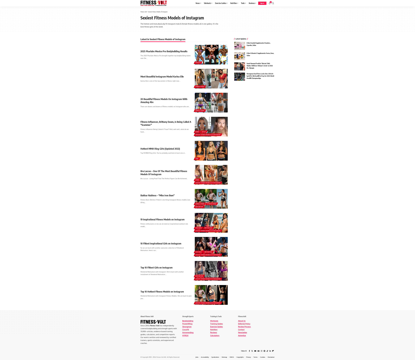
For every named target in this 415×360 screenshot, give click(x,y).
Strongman (187, 327)
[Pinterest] (264, 351)
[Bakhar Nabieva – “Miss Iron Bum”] (211, 199)
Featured (199, 228)
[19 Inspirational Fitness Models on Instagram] (211, 223)
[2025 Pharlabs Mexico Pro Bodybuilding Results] (211, 54)
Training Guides (216, 324)
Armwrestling (187, 332)
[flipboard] (273, 351)
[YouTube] (255, 351)
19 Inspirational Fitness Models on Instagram (162, 219)
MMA (197, 158)
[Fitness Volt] (153, 3)
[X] (252, 351)
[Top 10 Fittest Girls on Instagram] (211, 271)
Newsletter (242, 332)
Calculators (214, 335)
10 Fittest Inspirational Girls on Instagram (160, 243)
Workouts (214, 321)
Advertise (242, 335)
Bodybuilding (187, 321)
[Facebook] (249, 351)
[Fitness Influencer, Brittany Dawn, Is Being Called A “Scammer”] (211, 127)
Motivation (199, 206)
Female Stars (200, 86)
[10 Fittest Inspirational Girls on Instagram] (211, 247)
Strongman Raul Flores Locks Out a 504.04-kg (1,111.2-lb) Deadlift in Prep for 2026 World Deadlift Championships (260, 76)
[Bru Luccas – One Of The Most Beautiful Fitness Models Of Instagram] (211, 175)
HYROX (185, 335)
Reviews (213, 332)
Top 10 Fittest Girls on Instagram (156, 267)
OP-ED (204, 131)
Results (198, 62)
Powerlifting (187, 324)
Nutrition (213, 330)
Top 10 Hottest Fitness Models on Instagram (162, 291)
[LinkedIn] (270, 351)
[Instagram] (261, 351)
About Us (242, 321)
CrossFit (185, 330)
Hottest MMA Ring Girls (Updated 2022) (160, 148)
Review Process (244, 327)
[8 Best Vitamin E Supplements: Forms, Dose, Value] (239, 56)
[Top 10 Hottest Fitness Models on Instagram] (211, 295)
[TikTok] (267, 351)
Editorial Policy (244, 324)
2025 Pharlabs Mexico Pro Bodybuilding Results (163, 51)
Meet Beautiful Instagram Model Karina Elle (162, 76)
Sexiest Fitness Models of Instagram (208, 134)
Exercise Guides (216, 327)
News (197, 131)
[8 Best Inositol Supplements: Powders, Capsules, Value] (239, 46)
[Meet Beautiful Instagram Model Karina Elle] (211, 79)
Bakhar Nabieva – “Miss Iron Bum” (157, 195)
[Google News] (258, 351)
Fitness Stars (211, 203)
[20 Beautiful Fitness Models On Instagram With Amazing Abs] (211, 102)
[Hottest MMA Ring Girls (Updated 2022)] (211, 151)
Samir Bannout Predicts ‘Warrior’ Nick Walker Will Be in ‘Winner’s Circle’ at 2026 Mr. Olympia (260, 66)
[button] (262, 3)
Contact (241, 330)
